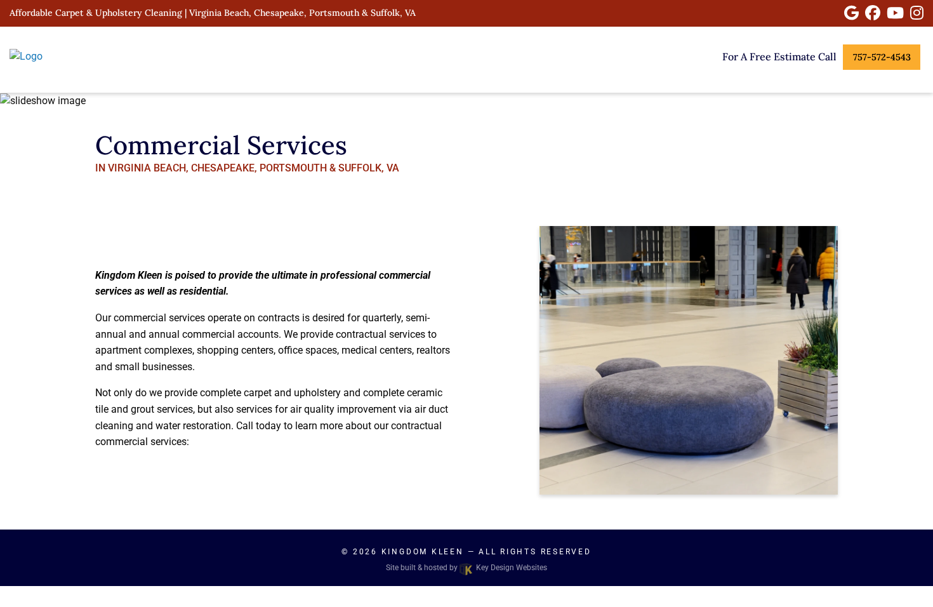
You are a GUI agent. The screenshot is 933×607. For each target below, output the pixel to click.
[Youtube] (895, 13)
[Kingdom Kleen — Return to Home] (78, 56)
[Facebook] (872, 13)
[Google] (851, 13)
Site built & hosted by (466, 567)
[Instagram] (916, 13)
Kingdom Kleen (422, 551)
